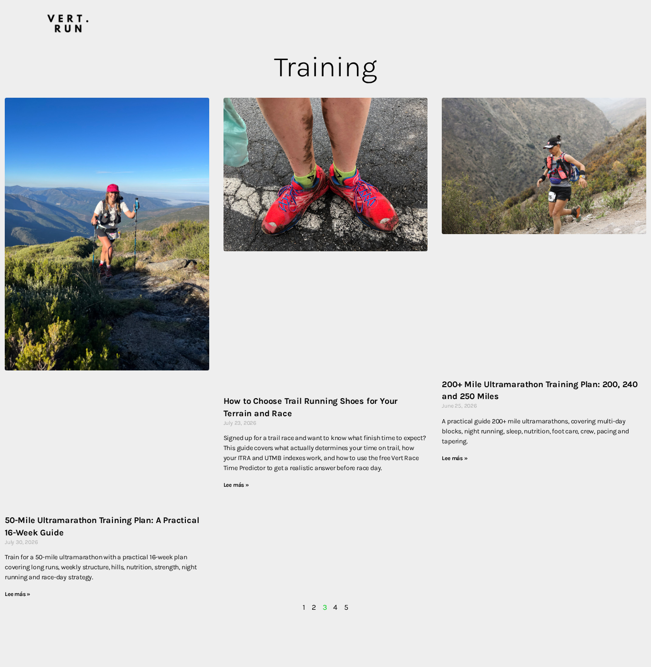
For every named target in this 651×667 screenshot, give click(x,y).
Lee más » (17, 594)
